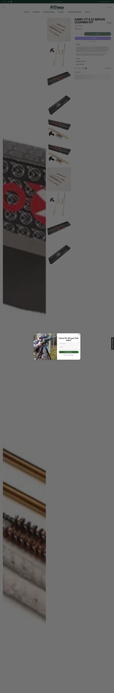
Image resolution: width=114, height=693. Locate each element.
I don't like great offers (68, 355)
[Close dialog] (79, 334)
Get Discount (68, 352)
